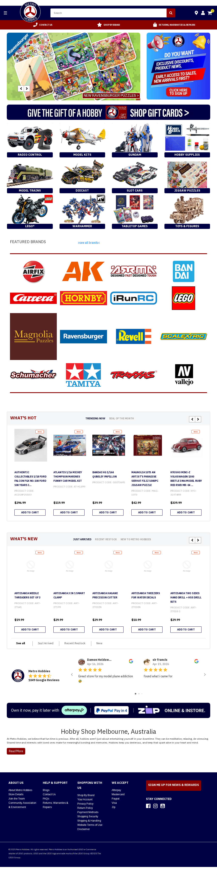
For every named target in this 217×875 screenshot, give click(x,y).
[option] (43, 25)
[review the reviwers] (131, 662)
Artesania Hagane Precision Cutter (105, 595)
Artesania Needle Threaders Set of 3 (27, 595)
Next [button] (27, 88)
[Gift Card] (108, 112)
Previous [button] (21, 88)
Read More (16, 751)
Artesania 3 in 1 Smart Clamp (69, 595)
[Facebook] (148, 805)
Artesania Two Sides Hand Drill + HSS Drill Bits (185, 597)
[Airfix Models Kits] (33, 271)
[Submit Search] (171, 12)
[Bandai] (183, 271)
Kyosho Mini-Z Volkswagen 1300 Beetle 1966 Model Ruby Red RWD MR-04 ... (186, 479)
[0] (210, 13)
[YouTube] (162, 805)
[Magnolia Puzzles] (33, 336)
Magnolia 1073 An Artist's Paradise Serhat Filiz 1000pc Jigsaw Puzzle (144, 479)
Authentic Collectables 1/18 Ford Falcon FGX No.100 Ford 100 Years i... (30, 479)
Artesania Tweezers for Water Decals (145, 595)
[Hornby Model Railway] (83, 298)
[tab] (95, 418)
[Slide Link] (73, 66)
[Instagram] (155, 805)
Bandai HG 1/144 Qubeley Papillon (104, 474)
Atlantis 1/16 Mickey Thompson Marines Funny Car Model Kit (67, 476)
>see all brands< (89, 243)
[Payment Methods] (108, 710)
